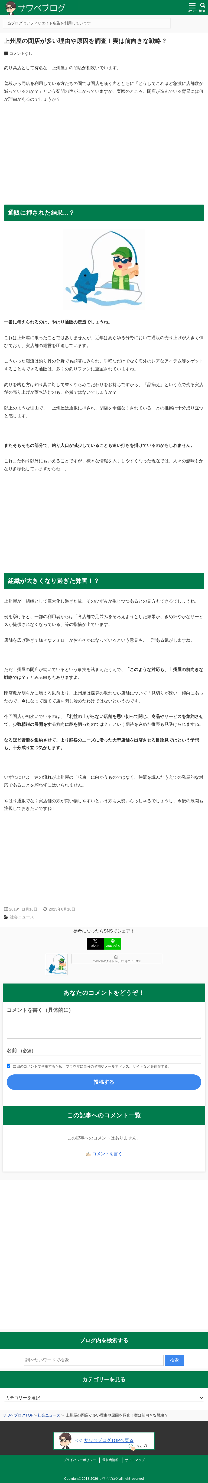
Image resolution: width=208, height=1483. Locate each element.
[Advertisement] (104, 151)
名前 (21, 1050)
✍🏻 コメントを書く (104, 1153)
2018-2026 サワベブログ (100, 1479)
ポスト (95, 945)
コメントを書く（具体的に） (40, 1010)
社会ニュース (22, 917)
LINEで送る (113, 945)
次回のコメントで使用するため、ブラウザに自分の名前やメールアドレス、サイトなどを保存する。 (92, 1066)
